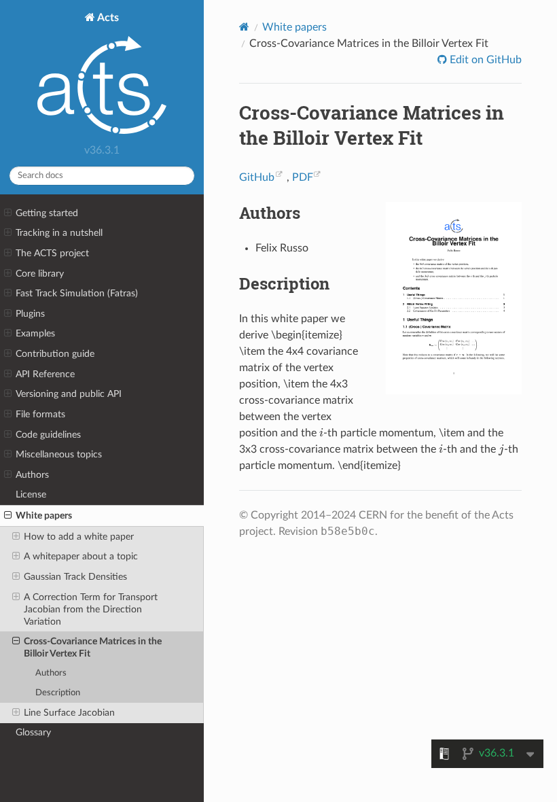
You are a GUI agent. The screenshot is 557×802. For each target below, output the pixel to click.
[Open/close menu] (8, 213)
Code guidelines (48, 435)
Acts (107, 17)
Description (57, 692)
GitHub (256, 177)
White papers (44, 515)
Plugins (30, 314)
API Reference (45, 374)
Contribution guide (55, 354)
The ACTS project (52, 253)
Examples (35, 333)
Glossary (33, 732)
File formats (40, 414)
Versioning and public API (69, 394)
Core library (40, 273)
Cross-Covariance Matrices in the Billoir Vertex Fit (93, 647)
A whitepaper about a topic (81, 556)
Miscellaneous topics (59, 454)
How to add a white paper (79, 536)
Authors (32, 475)
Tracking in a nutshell (59, 233)
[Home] (244, 27)
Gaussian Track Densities (75, 577)
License (31, 494)
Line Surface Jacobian (69, 713)
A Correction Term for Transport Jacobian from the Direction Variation (91, 609)
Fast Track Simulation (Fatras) (77, 293)
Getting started (47, 213)
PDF (302, 177)
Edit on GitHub (484, 59)
